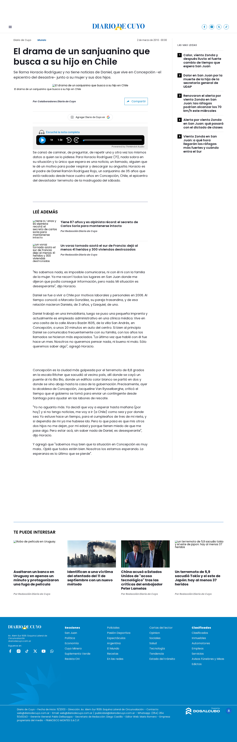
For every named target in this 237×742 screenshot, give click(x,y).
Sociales (154, 638)
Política (70, 638)
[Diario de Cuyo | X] (219, 26)
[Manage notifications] (229, 711)
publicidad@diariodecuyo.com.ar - (116, 713)
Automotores (201, 643)
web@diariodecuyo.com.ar (33, 713)
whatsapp (52, 651)
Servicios (198, 654)
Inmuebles (199, 638)
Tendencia (156, 654)
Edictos (197, 664)
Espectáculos (116, 638)
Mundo (41, 40)
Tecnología (157, 648)
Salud (153, 643)
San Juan (71, 633)
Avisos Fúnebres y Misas (208, 659)
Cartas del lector (161, 628)
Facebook (10, 651)
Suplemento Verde (77, 654)
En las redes (115, 659)
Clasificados (200, 633)
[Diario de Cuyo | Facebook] (204, 26)
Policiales (113, 628)
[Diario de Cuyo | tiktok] (226, 26)
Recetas (112, 654)
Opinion (154, 633)
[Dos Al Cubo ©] (203, 714)
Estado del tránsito (162, 659)
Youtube (43, 651)
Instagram (18, 651)
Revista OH (72, 659)
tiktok (27, 651)
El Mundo (113, 648)
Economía (72, 643)
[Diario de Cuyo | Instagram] (211, 26)
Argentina (114, 643)
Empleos (198, 648)
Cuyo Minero (73, 648)
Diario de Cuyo (22, 40)
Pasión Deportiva (118, 633)
